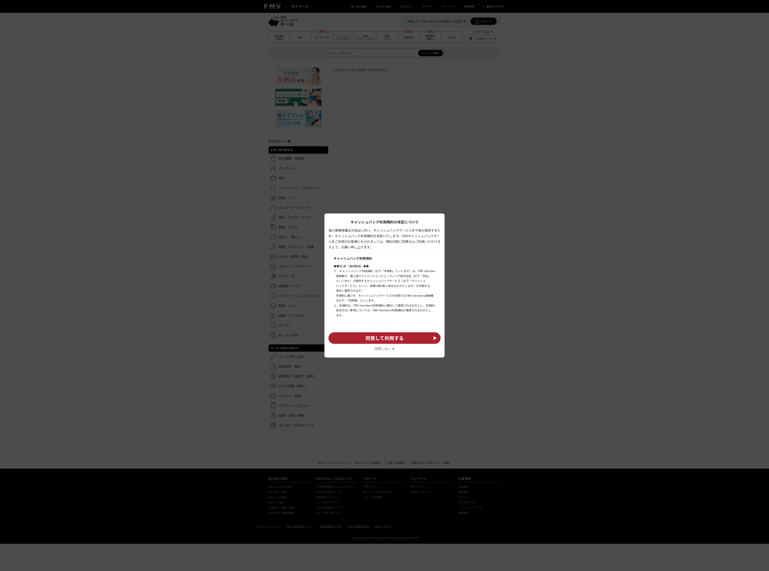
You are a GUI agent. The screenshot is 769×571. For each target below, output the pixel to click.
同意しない (383, 348)
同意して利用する (384, 337)
